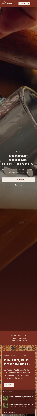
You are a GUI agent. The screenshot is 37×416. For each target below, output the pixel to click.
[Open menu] (33, 3)
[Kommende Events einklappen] (33, 392)
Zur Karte (18, 185)
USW (3, 3)
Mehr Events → (9, 412)
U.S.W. (10, 3)
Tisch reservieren (18, 179)
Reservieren (24, 3)
